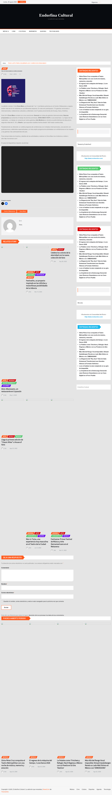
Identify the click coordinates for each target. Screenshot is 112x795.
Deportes (33, 31)
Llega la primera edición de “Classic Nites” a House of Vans (12, 442)
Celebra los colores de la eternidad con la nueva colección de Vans (60, 255)
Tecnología (54, 31)
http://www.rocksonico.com (94, 158)
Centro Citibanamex (9, 211)
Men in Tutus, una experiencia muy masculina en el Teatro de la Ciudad (37, 541)
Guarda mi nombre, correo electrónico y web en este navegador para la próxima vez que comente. (34, 601)
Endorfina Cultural (56, 15)
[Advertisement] (56, 46)
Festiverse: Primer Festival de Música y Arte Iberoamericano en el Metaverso (61, 543)
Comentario (5, 568)
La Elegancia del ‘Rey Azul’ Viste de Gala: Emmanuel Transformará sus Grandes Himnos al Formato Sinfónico (93, 104)
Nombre (4, 584)
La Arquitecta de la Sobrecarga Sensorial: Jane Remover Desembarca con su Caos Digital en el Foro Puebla (93, 116)
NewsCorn (46, 789)
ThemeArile (5, 792)
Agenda (43, 31)
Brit (5, 74)
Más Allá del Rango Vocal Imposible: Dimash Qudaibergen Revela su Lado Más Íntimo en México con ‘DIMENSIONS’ (94, 97)
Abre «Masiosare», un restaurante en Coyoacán (11, 390)
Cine (14, 31)
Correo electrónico (7, 593)
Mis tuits (80, 303)
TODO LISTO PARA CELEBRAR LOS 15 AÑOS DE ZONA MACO (27, 63)
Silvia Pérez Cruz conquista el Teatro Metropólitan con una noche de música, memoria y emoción (92, 78)
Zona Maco (23, 211)
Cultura (22, 31)
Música (6, 31)
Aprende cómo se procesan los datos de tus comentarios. (46, 615)
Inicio (4, 63)
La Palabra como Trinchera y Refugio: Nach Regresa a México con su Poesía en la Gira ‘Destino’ (93, 90)
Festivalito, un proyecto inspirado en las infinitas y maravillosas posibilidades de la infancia (36, 284)
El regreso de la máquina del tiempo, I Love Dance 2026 (40, 761)
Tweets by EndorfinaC (84, 144)
